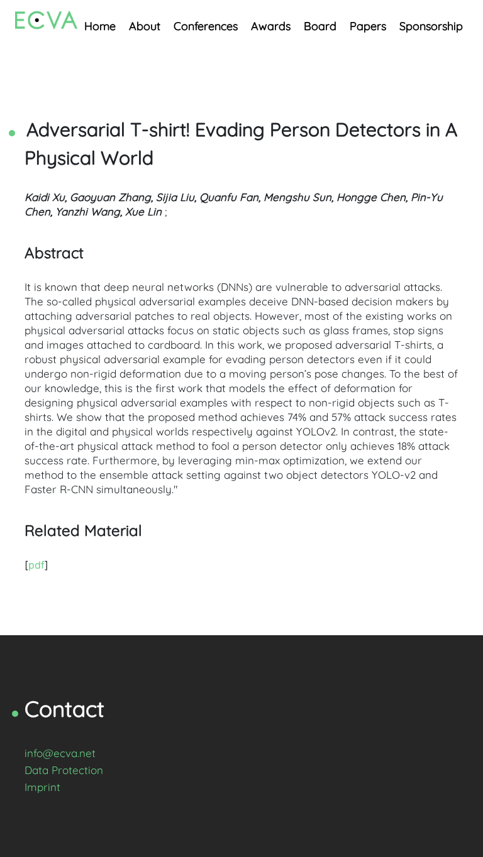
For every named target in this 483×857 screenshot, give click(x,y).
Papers (368, 26)
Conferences (206, 26)
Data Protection (64, 770)
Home (100, 26)
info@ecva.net (60, 753)
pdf (36, 565)
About (144, 26)
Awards (271, 26)
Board (320, 26)
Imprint (42, 787)
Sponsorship (431, 26)
